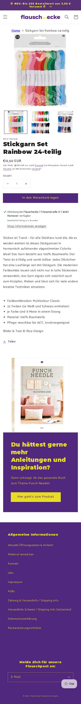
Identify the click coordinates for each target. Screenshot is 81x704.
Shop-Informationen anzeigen (26, 226)
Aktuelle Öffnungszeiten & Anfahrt (30, 545)
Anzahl (7, 176)
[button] (5, 17)
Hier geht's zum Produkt (35, 496)
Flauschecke (35, 696)
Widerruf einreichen (21, 554)
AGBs (11, 591)
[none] (15, 122)
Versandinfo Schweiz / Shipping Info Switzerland (39, 609)
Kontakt (13, 563)
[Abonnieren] (68, 677)
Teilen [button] (12, 341)
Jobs (11, 573)
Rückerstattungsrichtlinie (24, 628)
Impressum (15, 582)
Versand (39, 165)
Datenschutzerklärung (22, 618)
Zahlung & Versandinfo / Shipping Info (33, 600)
